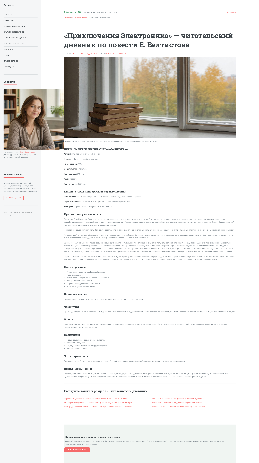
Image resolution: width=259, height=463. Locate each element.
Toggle (46, 6)
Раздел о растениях (77, 450)
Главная (67, 17)
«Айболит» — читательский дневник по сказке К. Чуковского (178, 398)
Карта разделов (13, 198)
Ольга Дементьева (116, 54)
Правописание (11, 61)
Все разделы (231, 12)
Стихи (7, 55)
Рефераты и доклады (14, 44)
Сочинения (9, 20)
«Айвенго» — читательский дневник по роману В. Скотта (177, 402)
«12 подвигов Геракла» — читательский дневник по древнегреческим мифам (98, 402)
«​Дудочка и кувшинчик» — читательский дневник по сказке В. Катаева (95, 398)
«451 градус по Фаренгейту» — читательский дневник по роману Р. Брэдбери (98, 406)
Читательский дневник (79, 17)
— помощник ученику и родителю (90, 12)
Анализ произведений (15, 38)
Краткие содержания (14, 32)
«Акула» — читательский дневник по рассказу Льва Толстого (178, 406)
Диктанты (8, 49)
